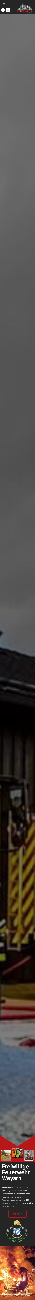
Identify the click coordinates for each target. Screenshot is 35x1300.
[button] (4, 4)
